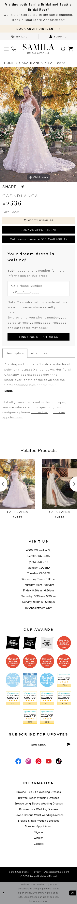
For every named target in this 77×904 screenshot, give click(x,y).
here (45, 901)
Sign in (38, 832)
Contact (38, 843)
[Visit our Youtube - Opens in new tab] (49, 761)
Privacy (36, 871)
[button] (6, 48)
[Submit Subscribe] (69, 745)
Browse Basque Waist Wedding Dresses (39, 815)
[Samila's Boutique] (38, 49)
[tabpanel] (38, 124)
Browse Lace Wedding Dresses (38, 809)
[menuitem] (19, 36)
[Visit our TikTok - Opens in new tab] (59, 761)
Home (9, 63)
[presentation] (31, 484)
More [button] (9, 391)
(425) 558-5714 (38, 562)
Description (15, 353)
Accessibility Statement (56, 871)
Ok (73, 893)
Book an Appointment (39, 230)
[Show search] (63, 48)
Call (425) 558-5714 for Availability (38, 239)
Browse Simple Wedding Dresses (38, 820)
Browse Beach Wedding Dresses (38, 798)
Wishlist (38, 838)
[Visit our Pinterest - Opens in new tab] (38, 761)
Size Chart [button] (11, 212)
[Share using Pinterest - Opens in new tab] (23, 187)
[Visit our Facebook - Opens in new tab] (18, 761)
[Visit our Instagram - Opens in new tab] (28, 761)
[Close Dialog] (3, 893)
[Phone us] (14, 48)
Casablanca (31, 63)
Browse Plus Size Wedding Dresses (38, 792)
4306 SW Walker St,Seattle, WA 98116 (38, 553)
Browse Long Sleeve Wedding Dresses (38, 803)
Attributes (39, 353)
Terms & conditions (18, 871)
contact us (39, 412)
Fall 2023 (57, 63)
